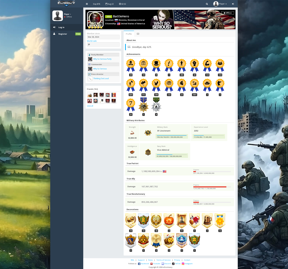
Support (141, 260)
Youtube (156, 263)
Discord (167, 263)
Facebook (144, 263)
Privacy (177, 260)
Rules (150, 260)
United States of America (132, 23)
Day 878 (96, 4)
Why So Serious (100, 68)
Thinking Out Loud (101, 78)
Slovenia (122, 20)
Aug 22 (110, 4)
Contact (187, 260)
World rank (91, 41)
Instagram (188, 263)
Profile (129, 34)
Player (67, 14)
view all (90, 106)
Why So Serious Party (102, 59)
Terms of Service (163, 260)
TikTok (177, 263)
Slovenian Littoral (136, 20)
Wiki (132, 260)
